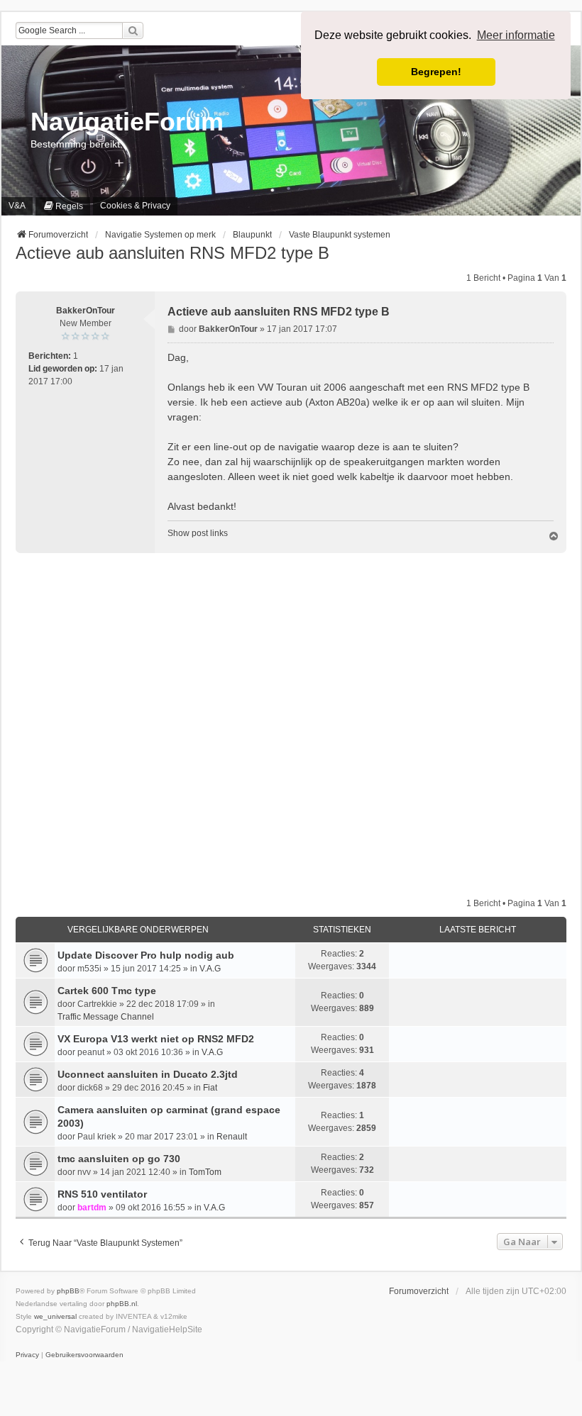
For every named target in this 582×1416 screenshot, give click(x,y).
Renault (231, 1137)
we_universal (55, 1316)
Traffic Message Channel (105, 1017)
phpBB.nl (121, 1304)
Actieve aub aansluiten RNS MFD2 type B (172, 252)
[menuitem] (62, 206)
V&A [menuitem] (17, 206)
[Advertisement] (291, 725)
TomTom (205, 1172)
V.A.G (210, 969)
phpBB (68, 1291)
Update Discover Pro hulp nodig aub (145, 955)
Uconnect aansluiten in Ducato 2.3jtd (147, 1074)
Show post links (198, 533)
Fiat (210, 1088)
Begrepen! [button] (436, 71)
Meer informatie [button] (516, 35)
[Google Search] (132, 30)
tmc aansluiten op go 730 (118, 1158)
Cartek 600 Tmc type (106, 990)
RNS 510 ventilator (102, 1194)
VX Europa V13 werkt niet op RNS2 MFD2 (155, 1038)
